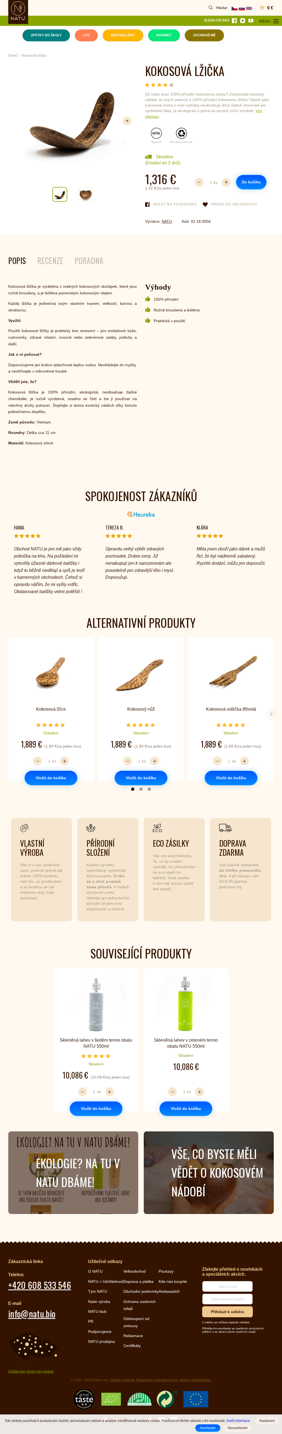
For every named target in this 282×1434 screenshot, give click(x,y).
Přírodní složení (100, 848)
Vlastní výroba (32, 848)
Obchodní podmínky (141, 1291)
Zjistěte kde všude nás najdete (31, 1371)
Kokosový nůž (141, 709)
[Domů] (18, 10)
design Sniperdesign (195, 1380)
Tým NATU (97, 1291)
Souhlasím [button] (208, 1428)
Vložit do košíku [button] (51, 778)
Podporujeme (100, 1331)
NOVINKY (164, 35)
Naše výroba (99, 1301)
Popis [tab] (17, 260)
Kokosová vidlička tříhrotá (231, 709)
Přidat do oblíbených (234, 204)
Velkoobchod (134, 1271)
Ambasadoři (169, 1291)
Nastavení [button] (267, 1421)
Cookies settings (122, 1380)
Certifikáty (132, 1345)
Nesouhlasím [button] (238, 1428)
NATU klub (97, 1311)
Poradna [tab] (89, 260)
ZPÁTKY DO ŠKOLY (46, 35)
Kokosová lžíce (51, 709)
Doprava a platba (138, 1281)
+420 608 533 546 (39, 1284)
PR (90, 1321)
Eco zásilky (171, 843)
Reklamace (133, 1335)
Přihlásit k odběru (227, 1312)
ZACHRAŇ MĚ (204, 35)
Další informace (238, 1420)
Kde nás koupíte (173, 1281)
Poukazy (166, 1271)
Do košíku (251, 182)
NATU (167, 221)
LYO (86, 35)
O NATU (95, 1271)
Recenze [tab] (50, 260)
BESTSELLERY (123, 35)
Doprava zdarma (232, 848)
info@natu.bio (31, 1313)
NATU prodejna (101, 1341)
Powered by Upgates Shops (157, 1380)
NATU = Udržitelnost (105, 1281)
